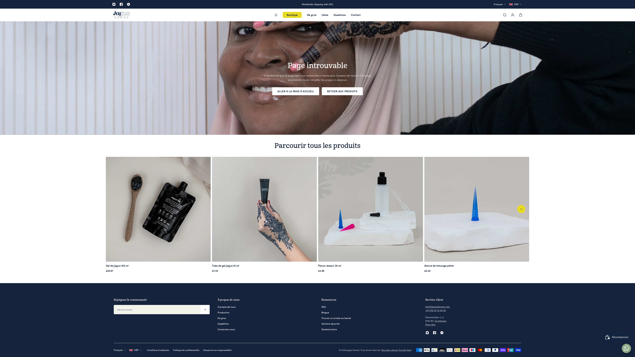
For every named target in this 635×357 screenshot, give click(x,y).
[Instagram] (114, 4)
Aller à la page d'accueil (295, 91)
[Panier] (521, 15)
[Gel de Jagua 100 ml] (158, 209)
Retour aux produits (342, 91)
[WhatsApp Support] (626, 348)
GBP (136, 350)
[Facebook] (121, 4)
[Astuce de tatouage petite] (476, 209)
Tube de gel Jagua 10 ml (225, 265)
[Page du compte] (513, 15)
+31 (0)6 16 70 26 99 (435, 310)
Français (118, 350)
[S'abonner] (205, 309)
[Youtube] (128, 4)
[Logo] (121, 15)
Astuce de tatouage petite (439, 265)
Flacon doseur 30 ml (329, 265)
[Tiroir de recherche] (505, 15)
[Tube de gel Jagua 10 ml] (264, 209)
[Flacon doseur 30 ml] (370, 209)
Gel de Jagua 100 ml (117, 265)
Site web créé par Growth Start (396, 350)
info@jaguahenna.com (437, 306)
